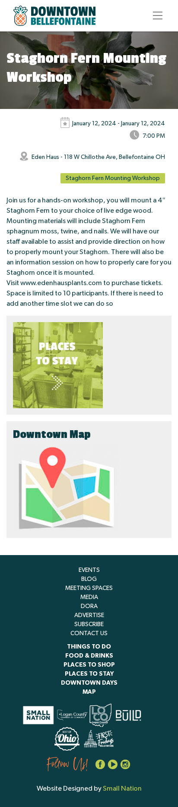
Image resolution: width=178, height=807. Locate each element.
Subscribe (89, 624)
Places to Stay (89, 674)
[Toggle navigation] (155, 15)
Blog (89, 579)
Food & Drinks (89, 656)
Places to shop (89, 665)
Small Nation (122, 788)
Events (89, 570)
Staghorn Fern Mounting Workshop (113, 178)
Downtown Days (89, 683)
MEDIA (89, 597)
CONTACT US (89, 633)
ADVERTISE (89, 615)
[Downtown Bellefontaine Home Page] (54, 15)
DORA (89, 606)
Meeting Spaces (89, 588)
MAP (89, 692)
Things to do (89, 647)
